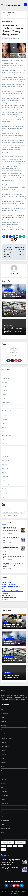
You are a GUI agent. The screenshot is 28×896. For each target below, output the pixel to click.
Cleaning (4, 386)
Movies (4, 448)
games (4, 427)
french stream (7, 582)
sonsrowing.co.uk (13, 5)
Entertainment (6, 411)
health (16, 512)
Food (3, 423)
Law (3, 439)
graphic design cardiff (9, 597)
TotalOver (5, 600)
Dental (4, 398)
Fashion (4, 415)
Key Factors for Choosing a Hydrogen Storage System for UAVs (14, 330)
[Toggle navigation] (2, 4)
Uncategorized (7, 21)
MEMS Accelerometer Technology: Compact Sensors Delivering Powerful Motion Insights (13, 556)
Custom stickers (7, 512)
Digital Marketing (7, 402)
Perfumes (5, 456)
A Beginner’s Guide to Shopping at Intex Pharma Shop (12, 312)
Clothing (4, 390)
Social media (5, 468)
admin (8, 38)
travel (9, 515)
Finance (4, 419)
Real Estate (5, 460)
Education (5, 407)
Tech (4, 515)
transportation (6, 485)
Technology (5, 476)
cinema (12, 508)
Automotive (5, 378)
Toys (3, 480)
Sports (4, 472)
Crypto (4, 394)
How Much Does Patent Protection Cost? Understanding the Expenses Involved (13, 565)
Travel (4, 489)
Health (4, 431)
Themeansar (14, 893)
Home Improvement (8, 435)
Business (4, 382)
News (3, 452)
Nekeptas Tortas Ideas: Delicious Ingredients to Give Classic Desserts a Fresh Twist (11, 861)
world (15, 515)
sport (22, 512)
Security (4, 464)
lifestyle (4, 444)
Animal (4, 374)
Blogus (23, 891)
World (3, 497)
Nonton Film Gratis (8, 595)
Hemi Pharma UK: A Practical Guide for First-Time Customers (13, 294)
